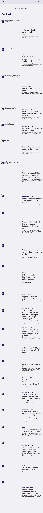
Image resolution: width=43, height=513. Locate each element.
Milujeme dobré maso (19, 8)
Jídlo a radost (21, 2)
